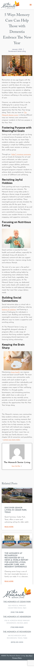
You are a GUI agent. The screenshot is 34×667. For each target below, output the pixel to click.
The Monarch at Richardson (17, 632)
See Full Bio (16, 466)
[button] (30, 4)
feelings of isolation (9, 309)
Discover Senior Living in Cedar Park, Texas (16, 510)
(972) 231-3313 (17, 642)
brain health (15, 372)
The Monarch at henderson (17, 617)
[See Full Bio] (21, 466)
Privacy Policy (17, 658)
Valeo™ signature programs (21, 154)
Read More (9, 527)
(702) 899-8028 (17, 627)
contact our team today (11, 440)
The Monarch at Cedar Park (17, 602)
